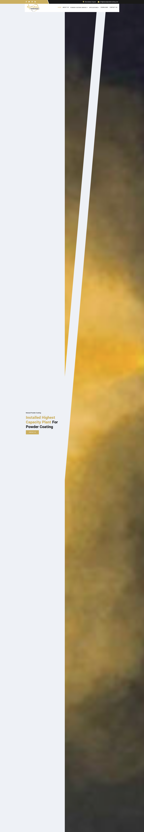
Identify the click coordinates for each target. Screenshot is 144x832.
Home (59, 7)
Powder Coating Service (78, 7)
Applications (93, 7)
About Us (66, 7)
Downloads (104, 7)
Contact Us (113, 7)
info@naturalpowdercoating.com (109, 2)
